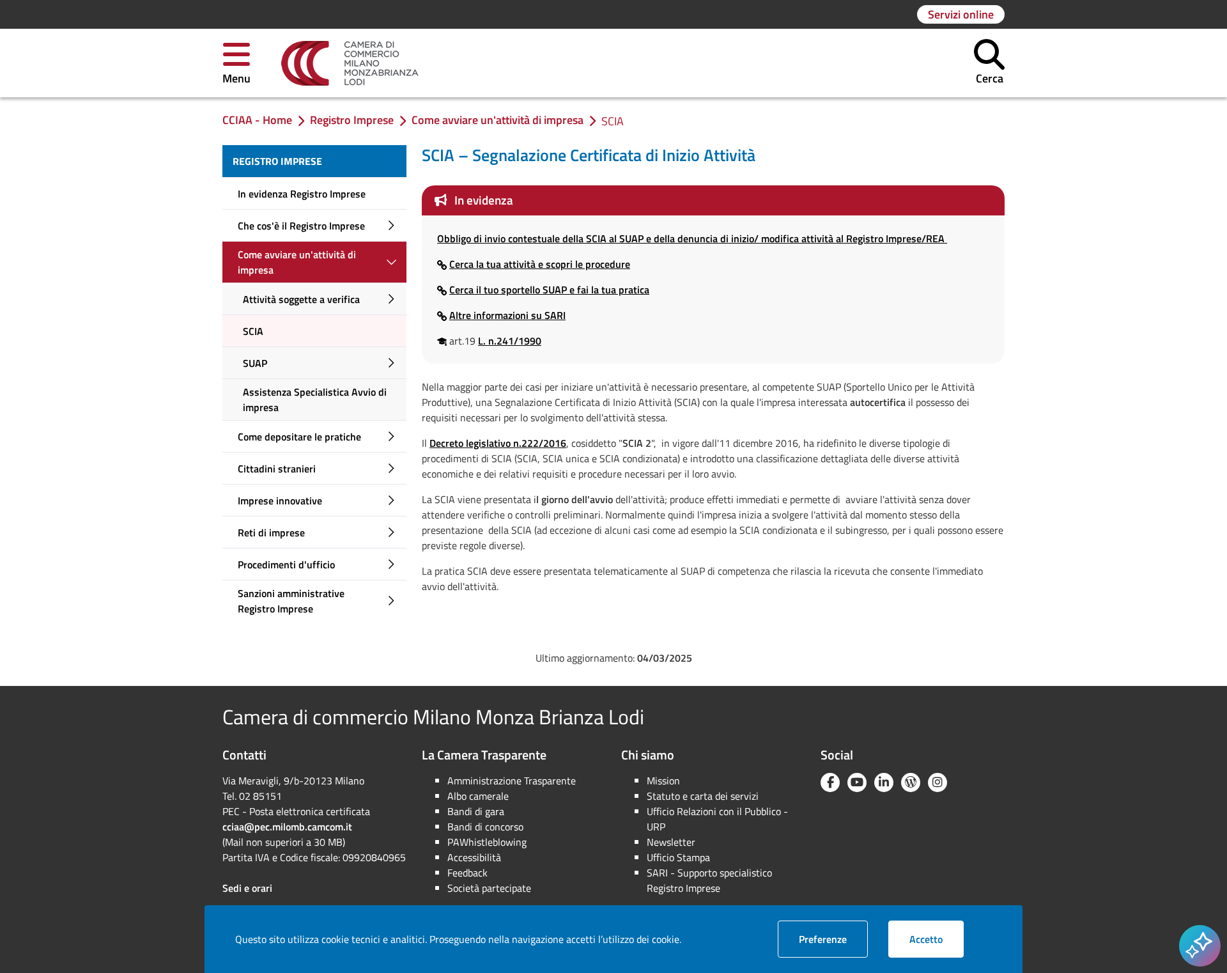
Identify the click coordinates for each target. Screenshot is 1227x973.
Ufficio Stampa (678, 857)
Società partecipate (489, 888)
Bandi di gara (475, 811)
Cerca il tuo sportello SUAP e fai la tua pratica (549, 289)
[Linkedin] (883, 782)
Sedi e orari (247, 888)
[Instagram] (937, 782)
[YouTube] (857, 782)
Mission (663, 780)
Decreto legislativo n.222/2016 (497, 443)
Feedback (467, 872)
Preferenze (833, 939)
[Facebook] (830, 782)
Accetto (936, 939)
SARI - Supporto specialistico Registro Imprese (709, 880)
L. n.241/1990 (509, 340)
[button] (236, 63)
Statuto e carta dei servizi (703, 796)
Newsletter (671, 842)
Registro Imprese (277, 161)
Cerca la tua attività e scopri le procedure (539, 264)
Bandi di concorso (485, 826)
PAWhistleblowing (487, 842)
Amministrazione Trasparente (511, 780)
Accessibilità (474, 857)
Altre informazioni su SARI (507, 315)
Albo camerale (478, 796)
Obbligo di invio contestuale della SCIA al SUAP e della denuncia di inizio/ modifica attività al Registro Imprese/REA (692, 238)
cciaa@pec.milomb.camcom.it (287, 826)
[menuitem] (314, 161)
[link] (350, 63)
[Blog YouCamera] (910, 782)
